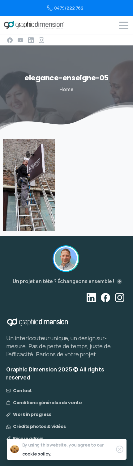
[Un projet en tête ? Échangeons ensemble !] (66, 258)
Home (66, 89)
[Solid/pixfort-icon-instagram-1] (120, 297)
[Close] (120, 449)
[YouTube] (20, 40)
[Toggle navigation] (124, 25)
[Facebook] (10, 40)
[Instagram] (41, 40)
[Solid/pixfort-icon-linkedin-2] (91, 297)
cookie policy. (37, 454)
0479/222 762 (69, 8)
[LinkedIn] (31, 40)
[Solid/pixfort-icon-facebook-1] (105, 297)
